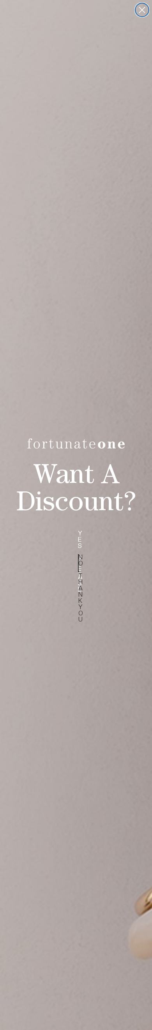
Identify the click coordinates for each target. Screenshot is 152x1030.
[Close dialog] (142, 10)
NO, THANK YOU (78, 563)
